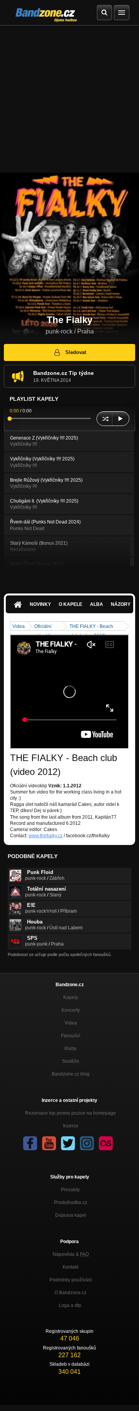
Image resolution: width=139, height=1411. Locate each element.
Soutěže (70, 1061)
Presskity (70, 1189)
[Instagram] (87, 1143)
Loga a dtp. (70, 1305)
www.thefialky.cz (46, 835)
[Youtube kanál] (49, 1143)
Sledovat (75, 352)
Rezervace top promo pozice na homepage (70, 1113)
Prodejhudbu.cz (70, 1202)
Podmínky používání (70, 1280)
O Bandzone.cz (70, 1292)
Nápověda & (71, 1254)
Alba (96, 604)
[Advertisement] (69, 99)
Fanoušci (70, 1035)
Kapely (70, 997)
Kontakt (70, 1267)
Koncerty (70, 1010)
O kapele (70, 604)
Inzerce (70, 1126)
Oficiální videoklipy (45, 627)
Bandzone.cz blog (71, 1074)
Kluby (70, 1048)
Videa (18, 626)
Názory (121, 604)
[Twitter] (68, 1143)
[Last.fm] (106, 1143)
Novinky (40, 604)
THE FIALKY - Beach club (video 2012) (91, 627)
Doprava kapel (70, 1215)
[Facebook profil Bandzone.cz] (30, 1143)
